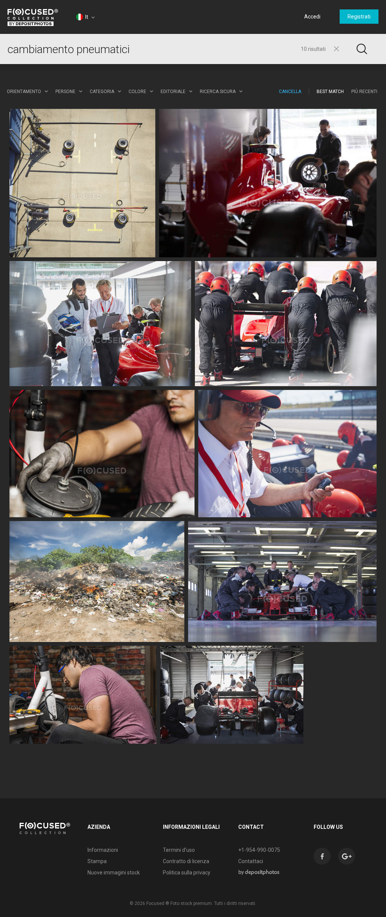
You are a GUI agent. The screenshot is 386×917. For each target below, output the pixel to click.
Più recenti (364, 91)
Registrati (359, 17)
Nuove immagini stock (113, 873)
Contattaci (250, 861)
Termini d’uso (179, 850)
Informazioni (102, 850)
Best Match (330, 91)
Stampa (97, 861)
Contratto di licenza (186, 861)
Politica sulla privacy (186, 873)
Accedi (312, 17)
